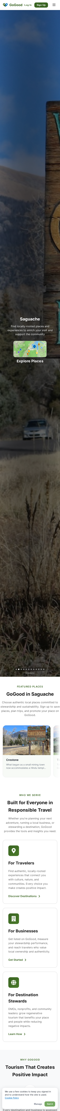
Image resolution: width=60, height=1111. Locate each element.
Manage (38, 1104)
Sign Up (41, 5)
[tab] (16, 669)
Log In (28, 5)
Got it (50, 1104)
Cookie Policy (12, 1097)
